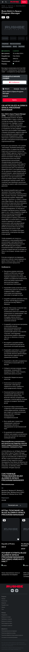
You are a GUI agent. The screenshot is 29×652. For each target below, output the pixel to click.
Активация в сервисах (7, 625)
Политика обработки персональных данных (12, 635)
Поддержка (4, 615)
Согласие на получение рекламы (9, 637)
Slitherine (15, 59)
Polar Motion (16, 56)
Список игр (10, 6)
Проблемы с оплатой (7, 619)
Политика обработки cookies (9, 633)
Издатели (4, 603)
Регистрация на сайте (7, 623)
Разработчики (5, 605)
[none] (5, 2)
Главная (3, 6)
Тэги (3, 609)
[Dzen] (16, 590)
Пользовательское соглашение (9, 631)
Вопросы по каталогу (7, 621)
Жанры (3, 607)
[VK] (12, 590)
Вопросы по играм (6, 617)
